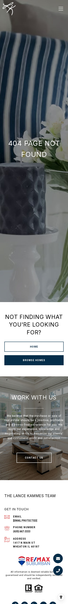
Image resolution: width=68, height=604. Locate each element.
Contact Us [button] (34, 457)
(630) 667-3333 (21, 531)
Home (34, 346)
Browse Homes (34, 360)
